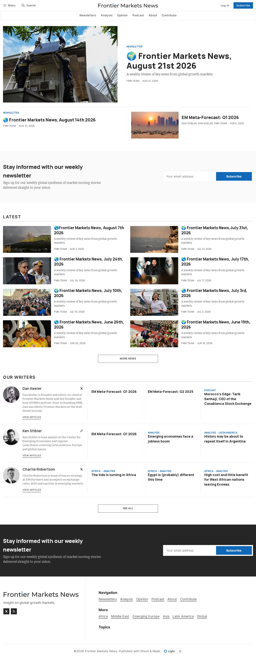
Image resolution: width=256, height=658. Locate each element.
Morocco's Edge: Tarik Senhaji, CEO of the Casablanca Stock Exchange (227, 399)
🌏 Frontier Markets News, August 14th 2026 (49, 120)
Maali (156, 651)
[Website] (81, 431)
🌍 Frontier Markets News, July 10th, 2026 (88, 293)
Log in (225, 5)
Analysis (153, 433)
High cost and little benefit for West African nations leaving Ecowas (226, 479)
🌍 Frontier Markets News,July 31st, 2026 (214, 230)
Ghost (144, 651)
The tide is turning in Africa (113, 474)
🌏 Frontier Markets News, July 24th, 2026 (88, 261)
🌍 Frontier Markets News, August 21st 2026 (179, 60)
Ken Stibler (189, 123)
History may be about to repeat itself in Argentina (225, 438)
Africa (95, 471)
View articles (31, 417)
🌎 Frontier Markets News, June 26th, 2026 (89, 324)
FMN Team (133, 80)
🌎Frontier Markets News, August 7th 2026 (89, 230)
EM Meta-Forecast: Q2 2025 (170, 391)
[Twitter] (81, 388)
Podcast (210, 390)
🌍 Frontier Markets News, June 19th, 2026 (216, 324)
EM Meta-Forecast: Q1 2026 (210, 117)
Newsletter (134, 47)
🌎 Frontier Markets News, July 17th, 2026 (215, 261)
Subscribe (243, 5)
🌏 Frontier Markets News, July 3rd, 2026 (214, 293)
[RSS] (14, 611)
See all (128, 508)
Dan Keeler (205, 123)
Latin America (228, 433)
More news (128, 358)
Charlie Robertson (38, 469)
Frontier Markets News (101, 651)
